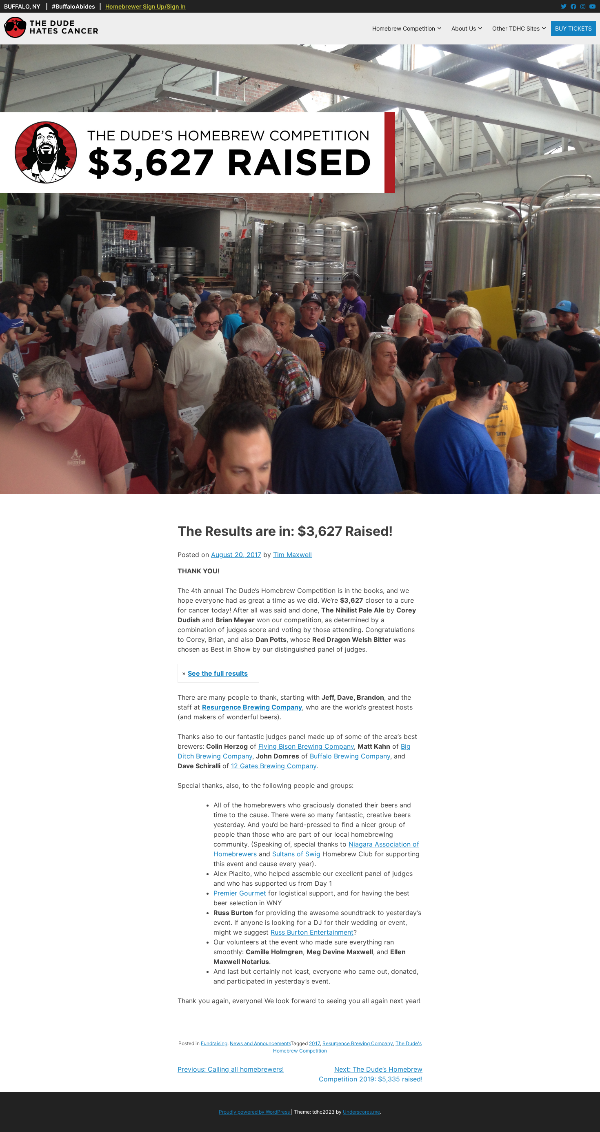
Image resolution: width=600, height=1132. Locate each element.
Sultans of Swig (296, 854)
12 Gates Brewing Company (273, 766)
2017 (314, 1043)
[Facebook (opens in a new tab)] (573, 6)
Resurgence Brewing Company (252, 707)
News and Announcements (260, 1043)
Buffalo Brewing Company (350, 756)
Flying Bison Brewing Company (306, 746)
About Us (463, 28)
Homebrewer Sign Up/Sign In (145, 6)
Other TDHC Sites (516, 28)
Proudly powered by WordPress (255, 1112)
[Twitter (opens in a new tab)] (564, 6)
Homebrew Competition (403, 28)
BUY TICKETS (573, 28)
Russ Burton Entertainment (312, 932)
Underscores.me (361, 1112)
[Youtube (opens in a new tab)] (592, 6)
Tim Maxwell (292, 555)
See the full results (218, 673)
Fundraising (214, 1043)
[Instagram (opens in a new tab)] (582, 6)
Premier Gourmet (239, 893)
